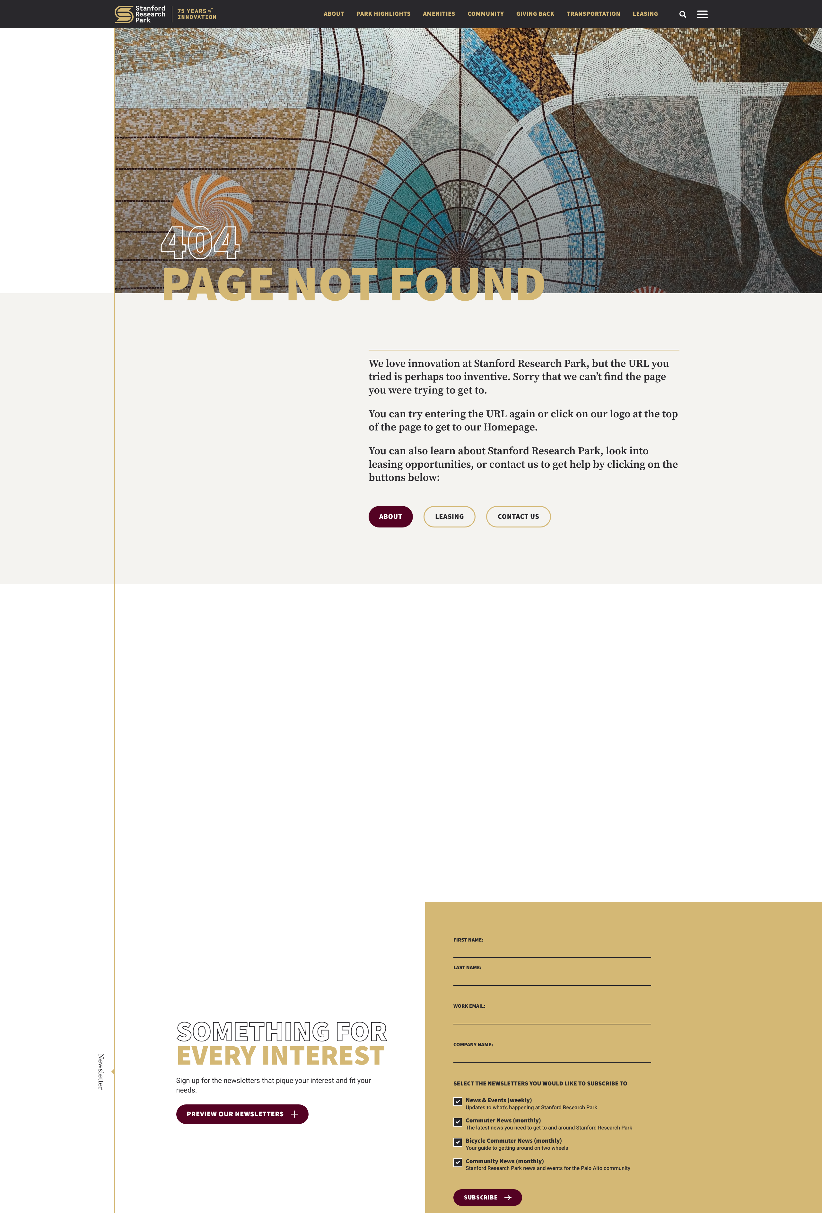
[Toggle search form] (682, 14)
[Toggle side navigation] (702, 14)
